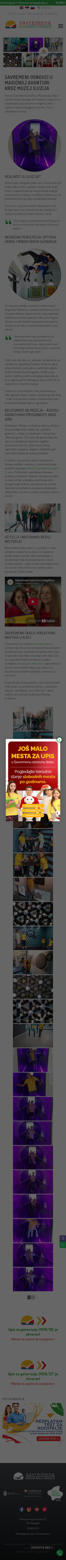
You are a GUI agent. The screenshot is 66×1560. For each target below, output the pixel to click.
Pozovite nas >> (33, 806)
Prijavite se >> (33, 815)
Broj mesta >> (33, 810)
